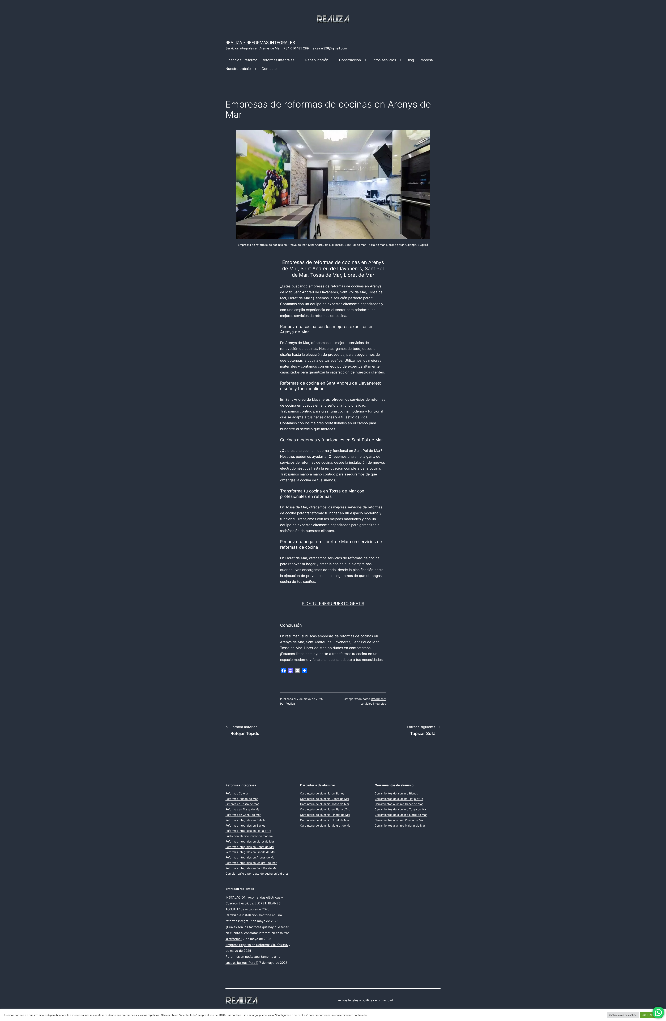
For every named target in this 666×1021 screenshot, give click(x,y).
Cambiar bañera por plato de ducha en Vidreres (256, 873)
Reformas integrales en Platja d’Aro (248, 830)
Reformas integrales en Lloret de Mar (249, 841)
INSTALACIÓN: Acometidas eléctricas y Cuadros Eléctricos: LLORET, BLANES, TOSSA (254, 903)
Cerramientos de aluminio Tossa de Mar (401, 809)
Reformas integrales (278, 60)
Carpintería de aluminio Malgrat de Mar (326, 825)
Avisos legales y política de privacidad (365, 1000)
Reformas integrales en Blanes (245, 825)
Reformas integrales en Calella (245, 820)
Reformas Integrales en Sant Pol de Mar (251, 868)
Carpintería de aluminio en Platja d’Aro (325, 809)
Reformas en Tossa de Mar (243, 809)
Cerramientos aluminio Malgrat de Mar (400, 825)
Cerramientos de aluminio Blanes (396, 793)
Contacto (269, 69)
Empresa (426, 60)
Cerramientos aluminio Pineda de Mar (399, 820)
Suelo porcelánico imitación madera (249, 836)
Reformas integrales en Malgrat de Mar (251, 863)
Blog (410, 60)
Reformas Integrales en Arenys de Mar (250, 857)
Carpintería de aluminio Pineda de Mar (325, 814)
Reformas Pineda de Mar (241, 799)
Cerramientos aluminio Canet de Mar (399, 804)
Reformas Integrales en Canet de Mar (249, 847)
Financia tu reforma (241, 60)
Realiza (290, 703)
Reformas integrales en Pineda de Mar (250, 852)
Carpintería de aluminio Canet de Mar (324, 799)
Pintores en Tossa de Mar (242, 804)
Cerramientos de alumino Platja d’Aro (399, 799)
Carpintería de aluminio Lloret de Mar (324, 820)
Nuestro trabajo (238, 69)
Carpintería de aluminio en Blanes (322, 793)
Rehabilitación (316, 60)
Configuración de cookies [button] (623, 1015)
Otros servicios (384, 60)
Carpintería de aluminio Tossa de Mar (324, 804)
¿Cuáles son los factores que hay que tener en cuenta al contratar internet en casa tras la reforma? (257, 933)
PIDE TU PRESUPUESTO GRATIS (333, 603)
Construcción (350, 60)
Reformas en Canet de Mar (243, 814)
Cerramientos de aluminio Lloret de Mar (401, 814)
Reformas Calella (236, 793)
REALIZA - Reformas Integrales (260, 42)
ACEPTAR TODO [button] (651, 1015)
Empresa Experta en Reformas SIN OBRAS (256, 945)
